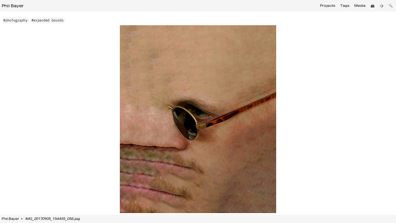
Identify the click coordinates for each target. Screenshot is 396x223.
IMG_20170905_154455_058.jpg (52, 219)
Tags (344, 6)
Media (359, 6)
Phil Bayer (13, 5)
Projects (327, 6)
